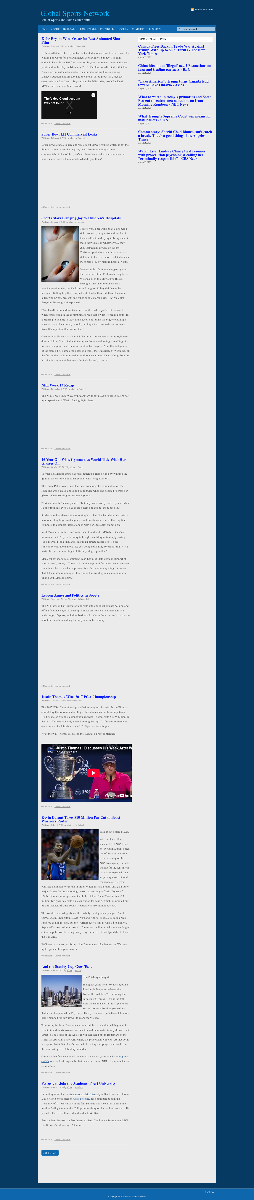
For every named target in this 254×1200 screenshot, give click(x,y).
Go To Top (209, 1192)
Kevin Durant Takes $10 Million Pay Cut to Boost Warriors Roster (80, 819)
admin (70, 46)
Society (81, 466)
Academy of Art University (85, 1094)
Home (43, 29)
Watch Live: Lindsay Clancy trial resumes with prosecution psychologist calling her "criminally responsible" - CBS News (171, 154)
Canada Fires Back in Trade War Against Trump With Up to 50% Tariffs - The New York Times (171, 50)
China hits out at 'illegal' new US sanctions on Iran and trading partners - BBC (174, 67)
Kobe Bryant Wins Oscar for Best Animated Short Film (81, 40)
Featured (80, 221)
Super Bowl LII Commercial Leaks (69, 134)
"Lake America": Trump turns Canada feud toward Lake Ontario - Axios (173, 83)
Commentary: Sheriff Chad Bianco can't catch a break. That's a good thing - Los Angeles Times (175, 135)
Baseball (69, 29)
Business (154, 29)
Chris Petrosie (80, 1098)
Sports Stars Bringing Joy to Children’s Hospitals (81, 218)
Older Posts (50, 1153)
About (55, 29)
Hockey (123, 29)
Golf (80, 700)
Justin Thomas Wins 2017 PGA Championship (78, 696)
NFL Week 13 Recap (57, 385)
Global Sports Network (75, 13)
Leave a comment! (62, 123)
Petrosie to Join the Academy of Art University (78, 1083)
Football (107, 29)
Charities (138, 29)
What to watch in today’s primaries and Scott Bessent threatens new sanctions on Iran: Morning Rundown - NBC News (174, 100)
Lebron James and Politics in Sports (70, 595)
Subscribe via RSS (204, 9)
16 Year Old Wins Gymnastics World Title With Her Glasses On (83, 461)
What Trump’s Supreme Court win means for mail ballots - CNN (174, 118)
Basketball (88, 29)
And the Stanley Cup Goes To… (66, 966)
